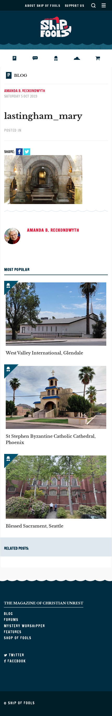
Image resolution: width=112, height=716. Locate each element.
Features (80, 58)
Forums (39, 58)
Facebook (19, 151)
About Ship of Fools (42, 5)
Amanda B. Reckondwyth (24, 90)
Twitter (26, 151)
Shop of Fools (101, 58)
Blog (16, 58)
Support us (74, 5)
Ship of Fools (56, 26)
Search (93, 5)
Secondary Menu (103, 5)
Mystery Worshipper (60, 58)
